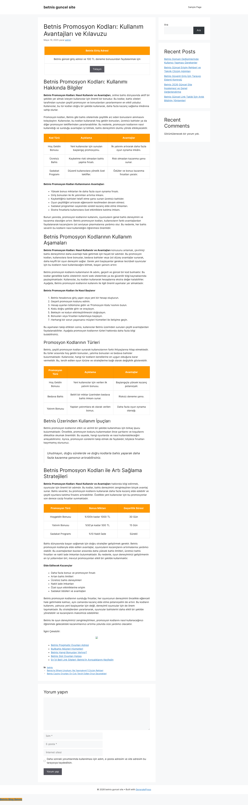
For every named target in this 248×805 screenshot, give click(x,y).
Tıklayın (97, 69)
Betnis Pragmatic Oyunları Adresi (70, 645)
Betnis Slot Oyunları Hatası (66, 656)
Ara (166, 24)
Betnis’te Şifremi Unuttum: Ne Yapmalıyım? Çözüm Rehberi (75, 670)
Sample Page (195, 7)
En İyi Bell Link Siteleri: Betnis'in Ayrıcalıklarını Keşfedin (82, 659)
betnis (50, 667)
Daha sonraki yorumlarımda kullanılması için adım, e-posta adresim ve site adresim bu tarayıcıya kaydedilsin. (96, 761)
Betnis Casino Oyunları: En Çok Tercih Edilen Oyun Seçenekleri (76, 673)
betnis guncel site (59, 7)
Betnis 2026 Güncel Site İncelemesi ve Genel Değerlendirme (178, 88)
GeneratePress (143, 789)
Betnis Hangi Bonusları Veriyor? (69, 652)
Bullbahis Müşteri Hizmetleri (67, 648)
